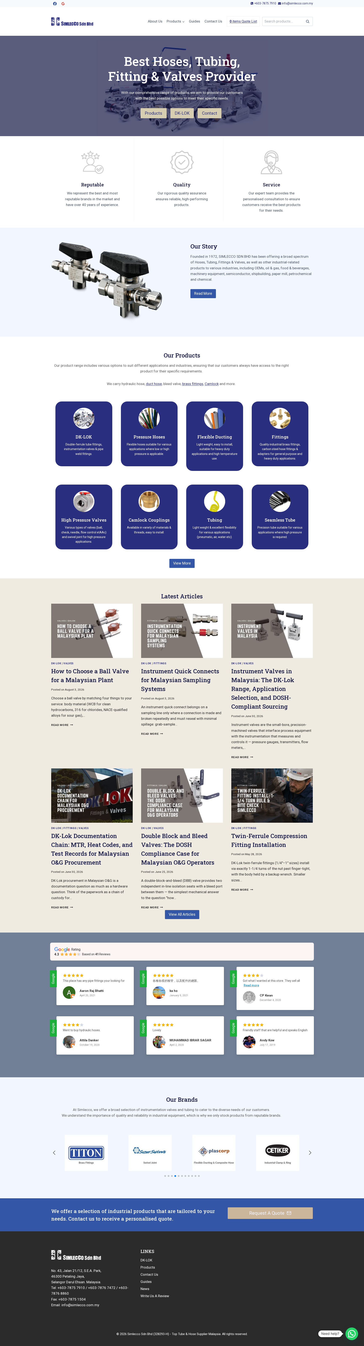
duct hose (154, 384)
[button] (165, 1176)
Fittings (160, 663)
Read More (61, 725)
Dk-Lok (56, 663)
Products (148, 1267)
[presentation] (92, 631)
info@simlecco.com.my (80, 1305)
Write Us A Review (155, 1296)
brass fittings (192, 384)
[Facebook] (54, 3)
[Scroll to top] (339, 1329)
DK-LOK (146, 1260)
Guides (194, 21)
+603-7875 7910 (71, 1288)
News (145, 1289)
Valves (68, 663)
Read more (251, 985)
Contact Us (213, 21)
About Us (155, 21)
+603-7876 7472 (101, 1288)
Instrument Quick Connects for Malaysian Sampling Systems (180, 680)
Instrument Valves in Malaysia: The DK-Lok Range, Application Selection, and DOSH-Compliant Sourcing (262, 688)
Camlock (212, 384)
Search (309, 21)
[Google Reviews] (63, 3)
